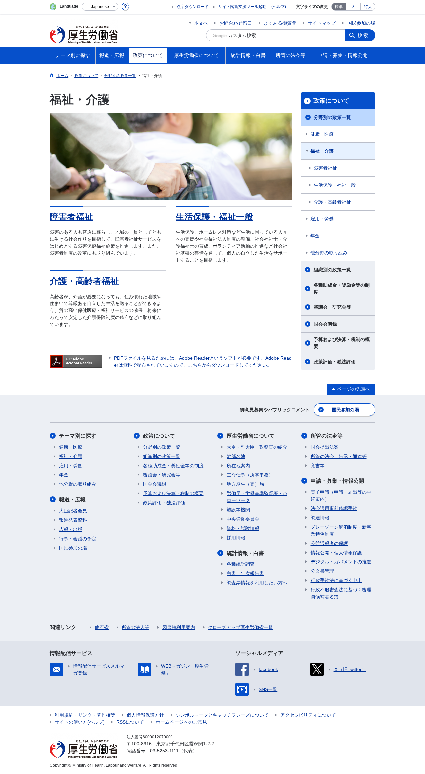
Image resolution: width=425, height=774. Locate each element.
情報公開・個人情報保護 (336, 552)
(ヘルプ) (278, 6)
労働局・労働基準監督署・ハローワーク (257, 497)
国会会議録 (325, 324)
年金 (315, 235)
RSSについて (130, 722)
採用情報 (236, 537)
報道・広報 (72, 499)
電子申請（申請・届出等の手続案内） (341, 495)
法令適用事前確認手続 (334, 508)
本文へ (201, 23)
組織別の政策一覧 (332, 269)
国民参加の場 (361, 23)
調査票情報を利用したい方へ (257, 582)
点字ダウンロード (193, 6)
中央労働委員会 (243, 519)
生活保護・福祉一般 (214, 217)
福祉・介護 (322, 151)
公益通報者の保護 (329, 543)
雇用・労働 (322, 218)
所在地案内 (238, 465)
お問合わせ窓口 (235, 23)
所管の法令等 (327, 436)
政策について (331, 100)
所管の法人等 (135, 627)
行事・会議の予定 (77, 538)
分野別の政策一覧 (332, 117)
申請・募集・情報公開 (337, 481)
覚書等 (318, 465)
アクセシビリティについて (308, 715)
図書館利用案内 (178, 627)
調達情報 (320, 517)
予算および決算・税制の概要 (342, 343)
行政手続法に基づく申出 (336, 580)
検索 (363, 35)
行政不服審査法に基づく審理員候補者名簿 (341, 593)
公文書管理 (322, 571)
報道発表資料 (73, 520)
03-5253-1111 (164, 750)
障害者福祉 (71, 217)
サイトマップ (322, 23)
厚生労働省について (251, 436)
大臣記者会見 (73, 510)
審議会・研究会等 (332, 307)
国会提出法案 (325, 447)
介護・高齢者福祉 (84, 281)
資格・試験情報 (243, 528)
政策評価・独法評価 (335, 361)
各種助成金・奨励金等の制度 (342, 288)
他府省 (102, 627)
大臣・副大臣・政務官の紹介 (257, 447)
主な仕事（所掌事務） (250, 474)
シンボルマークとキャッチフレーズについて (222, 715)
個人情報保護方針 (145, 715)
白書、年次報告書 (245, 573)
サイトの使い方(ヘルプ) (80, 722)
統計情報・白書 (245, 553)
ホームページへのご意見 (181, 722)
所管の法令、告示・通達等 (339, 456)
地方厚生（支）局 (245, 484)
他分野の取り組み (329, 252)
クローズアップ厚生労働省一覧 (240, 627)
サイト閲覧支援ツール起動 (242, 6)
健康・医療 (322, 134)
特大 (368, 6)
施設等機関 (238, 509)
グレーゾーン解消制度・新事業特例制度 (341, 530)
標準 (339, 6)
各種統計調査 (241, 564)
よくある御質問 (280, 23)
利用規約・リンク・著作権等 (85, 715)
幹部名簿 (236, 456)
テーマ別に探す (77, 436)
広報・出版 (70, 529)
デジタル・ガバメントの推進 (341, 561)
